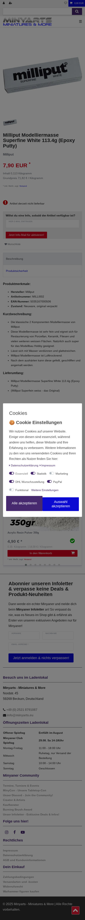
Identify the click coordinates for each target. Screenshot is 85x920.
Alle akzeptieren (24, 503)
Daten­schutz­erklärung (24, 465)
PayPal (57, 481)
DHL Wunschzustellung (29, 481)
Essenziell (21, 473)
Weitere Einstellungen (45, 490)
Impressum (48, 465)
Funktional (21, 490)
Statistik (41, 473)
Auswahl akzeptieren (61, 504)
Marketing (62, 473)
